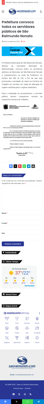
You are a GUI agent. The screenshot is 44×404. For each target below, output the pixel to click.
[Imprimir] (33, 166)
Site (3, 233)
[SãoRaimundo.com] (22, 11)
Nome (4, 213)
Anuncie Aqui (18, 388)
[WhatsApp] (24, 166)
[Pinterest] (20, 166)
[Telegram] (29, 166)
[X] (15, 166)
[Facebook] (11, 166)
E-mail (5, 223)
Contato (28, 388)
